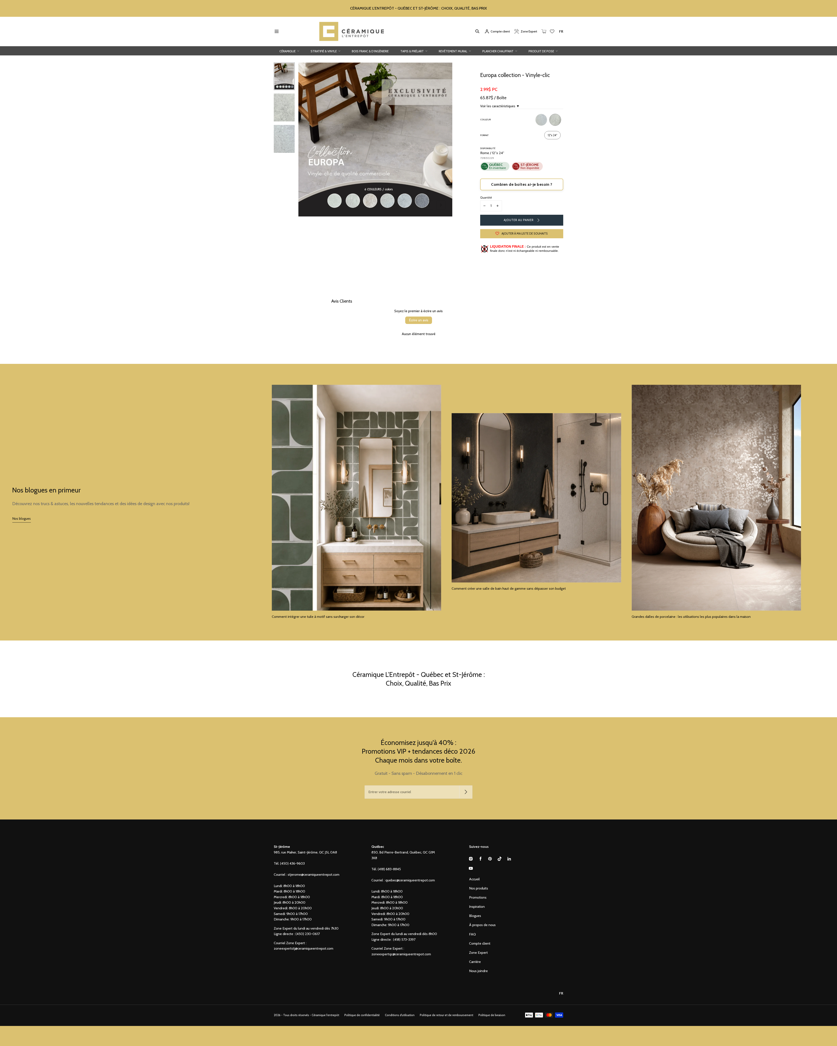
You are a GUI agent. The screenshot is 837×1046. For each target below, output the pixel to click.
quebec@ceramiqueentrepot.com (410, 880)
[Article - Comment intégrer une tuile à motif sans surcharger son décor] (356, 498)
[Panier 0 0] (543, 31)
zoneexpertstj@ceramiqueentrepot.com (303, 948)
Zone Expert (478, 953)
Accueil (474, 879)
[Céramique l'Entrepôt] (351, 31)
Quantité (486, 197)
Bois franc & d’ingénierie (370, 50)
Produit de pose (542, 50)
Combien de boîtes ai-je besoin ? (521, 184)
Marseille (541, 120)
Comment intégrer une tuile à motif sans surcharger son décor (318, 617)
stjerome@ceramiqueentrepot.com (313, 874)
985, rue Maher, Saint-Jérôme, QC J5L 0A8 (305, 852)
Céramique (287, 50)
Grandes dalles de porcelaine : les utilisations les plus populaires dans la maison (691, 617)
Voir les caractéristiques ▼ (500, 106)
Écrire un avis (418, 320)
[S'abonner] (465, 792)
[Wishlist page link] (552, 31)
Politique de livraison (491, 1015)
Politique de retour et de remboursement (446, 1015)
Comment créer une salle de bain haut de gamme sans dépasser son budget (509, 588)
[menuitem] (284, 76)
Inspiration (477, 907)
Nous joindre (478, 971)
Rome (555, 120)
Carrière (475, 962)
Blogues (475, 916)
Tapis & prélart (412, 50)
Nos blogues (21, 518)
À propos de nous (482, 925)
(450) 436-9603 (292, 863)
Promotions (478, 897)
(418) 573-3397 (404, 939)
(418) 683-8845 (389, 869)
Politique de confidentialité (362, 1015)
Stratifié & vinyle (324, 50)
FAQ (472, 934)
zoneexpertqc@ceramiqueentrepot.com (401, 954)
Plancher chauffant (498, 50)
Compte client (479, 943)
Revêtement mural (453, 50)
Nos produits (478, 888)
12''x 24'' (552, 135)
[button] (276, 31)
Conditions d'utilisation (400, 1015)
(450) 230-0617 (308, 934)
